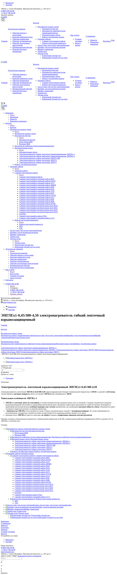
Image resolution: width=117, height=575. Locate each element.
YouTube (8, 5)
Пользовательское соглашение (29, 556)
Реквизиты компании (94, 43)
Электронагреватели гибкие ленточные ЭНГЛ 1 (41, 352)
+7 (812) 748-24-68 (8, 13)
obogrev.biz (12, 302)
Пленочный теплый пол (51, 56)
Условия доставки (78, 40)
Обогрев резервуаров (20, 39)
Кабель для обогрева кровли (53, 37)
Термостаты (42, 51)
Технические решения (16, 29)
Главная (4, 41)
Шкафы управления (45, 49)
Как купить (74, 35)
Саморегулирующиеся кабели (53, 41)
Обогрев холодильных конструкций (21, 44)
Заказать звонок (16, 294)
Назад (12, 115)
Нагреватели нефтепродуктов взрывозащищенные (53, 32)
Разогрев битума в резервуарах (19, 50)
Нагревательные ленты (51, 35)
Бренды (4, 534)
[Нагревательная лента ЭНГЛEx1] (19, 358)
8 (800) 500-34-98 (7, 11)
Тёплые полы (43, 54)
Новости (93, 40)
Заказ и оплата (78, 44)
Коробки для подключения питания (51, 47)
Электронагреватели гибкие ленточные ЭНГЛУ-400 (77, 350)
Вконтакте (9, 3)
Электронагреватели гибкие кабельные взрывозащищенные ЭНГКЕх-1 (29, 350)
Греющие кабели (44, 39)
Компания (14, 117)
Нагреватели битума (50, 29)
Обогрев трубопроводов (21, 41)
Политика (5, 528)
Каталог (36, 23)
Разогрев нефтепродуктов (22, 37)
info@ (5, 302)
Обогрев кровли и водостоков (19, 34)
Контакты (107, 41)
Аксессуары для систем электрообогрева (53, 45)
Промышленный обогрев (22, 47)
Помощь (4, 530)
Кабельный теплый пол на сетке (54, 58)
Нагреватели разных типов (48, 27)
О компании (90, 36)
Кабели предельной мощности (54, 43)
